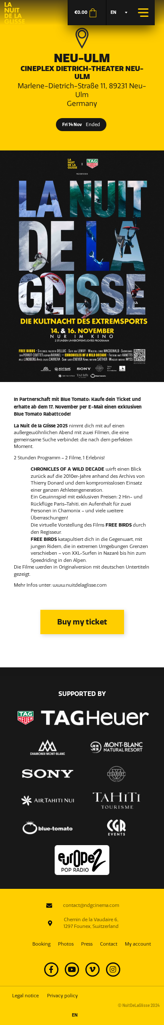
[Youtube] (72, 969)
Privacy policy (62, 996)
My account (138, 944)
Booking (41, 944)
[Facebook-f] (51, 969)
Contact (108, 944)
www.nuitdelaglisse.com (79, 585)
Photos (66, 944)
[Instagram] (113, 969)
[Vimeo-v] (92, 969)
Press (87, 944)
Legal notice (25, 996)
